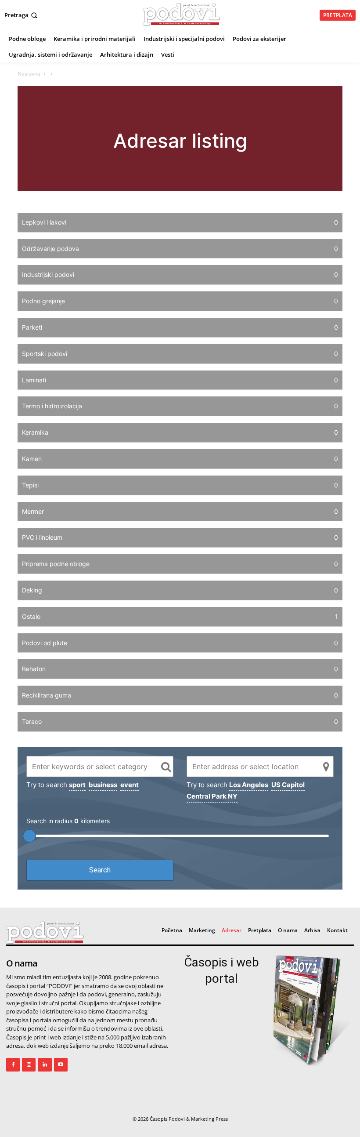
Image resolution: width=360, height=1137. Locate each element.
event (129, 785)
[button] (21, 15)
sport (77, 785)
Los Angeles (248, 785)
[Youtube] (61, 1065)
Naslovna (29, 73)
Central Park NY (212, 796)
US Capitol (288, 785)
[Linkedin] (44, 1065)
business (103, 785)
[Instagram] (29, 1065)
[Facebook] (13, 1065)
